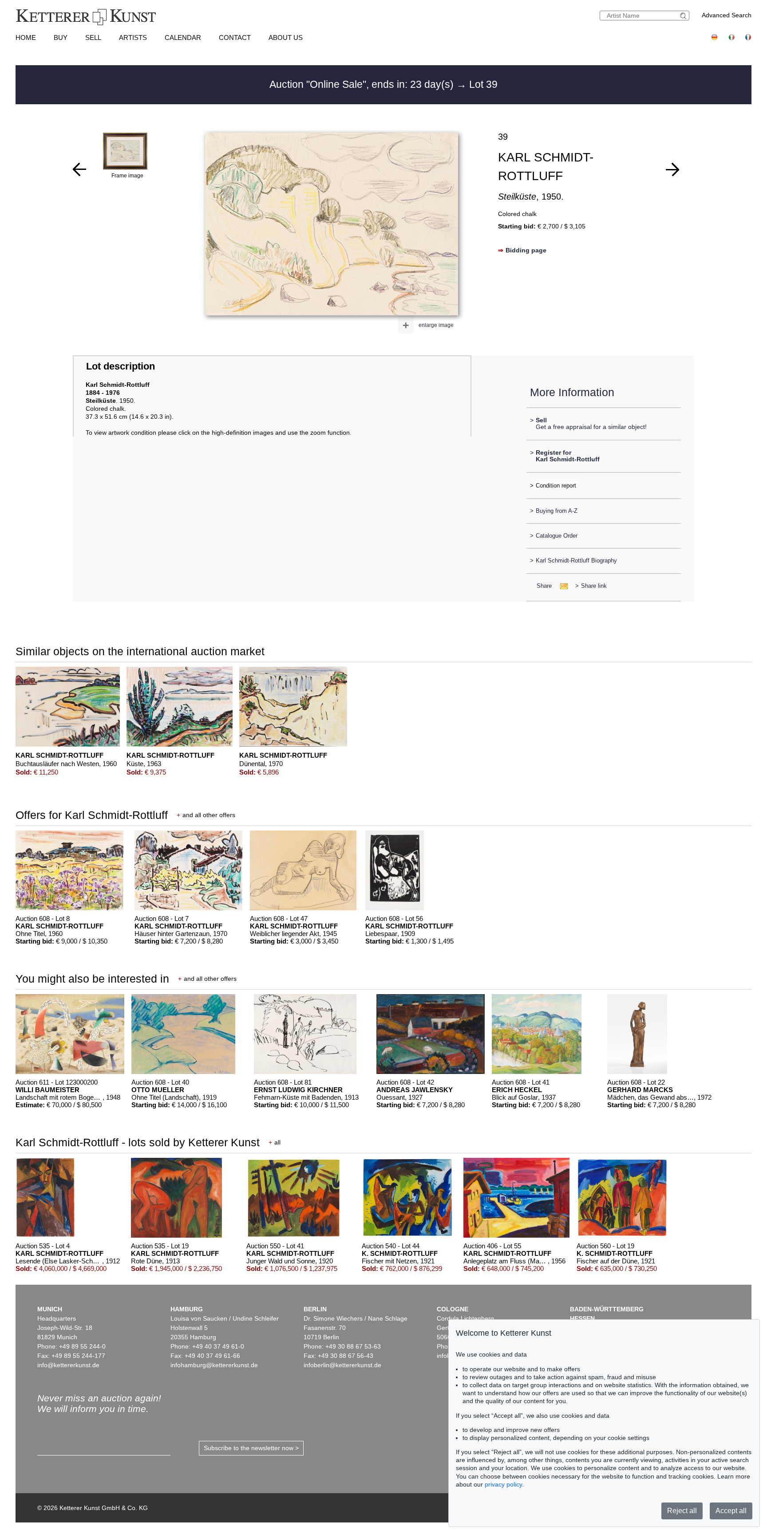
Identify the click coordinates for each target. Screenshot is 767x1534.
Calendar (183, 37)
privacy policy (503, 1484)
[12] (672, 169)
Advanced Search (726, 15)
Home (26, 37)
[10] (79, 169)
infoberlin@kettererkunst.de (342, 1365)
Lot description (120, 366)
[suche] (684, 15)
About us (286, 37)
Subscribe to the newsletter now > (251, 1447)
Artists (133, 37)
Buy (60, 37)
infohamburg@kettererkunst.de (214, 1365)
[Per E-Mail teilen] (561, 585)
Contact (235, 37)
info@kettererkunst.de (68, 1365)
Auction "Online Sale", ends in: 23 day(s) (362, 84)
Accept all (731, 1510)
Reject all (682, 1510)
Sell (93, 37)
